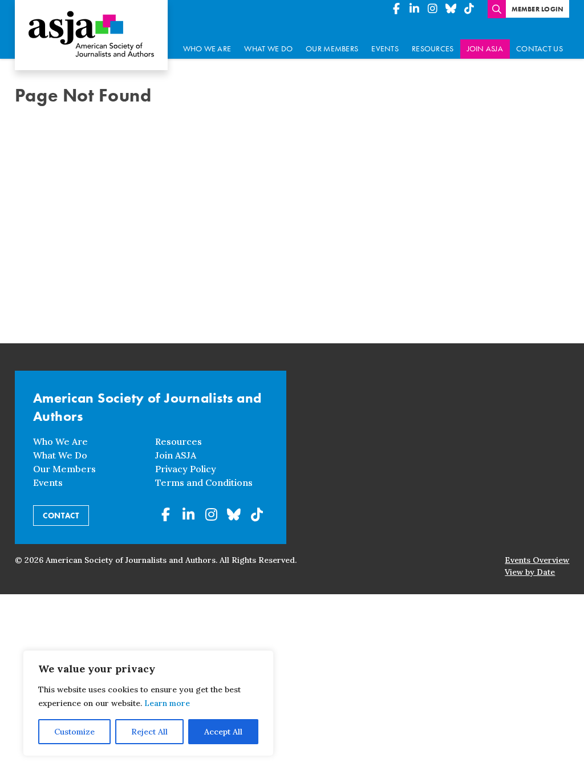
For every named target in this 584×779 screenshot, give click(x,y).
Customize (74, 732)
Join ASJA (485, 49)
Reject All (149, 732)
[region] (148, 703)
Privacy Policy (185, 468)
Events (385, 49)
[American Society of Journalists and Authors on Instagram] (433, 9)
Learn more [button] (167, 703)
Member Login (538, 9)
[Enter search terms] (497, 9)
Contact (61, 515)
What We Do (268, 49)
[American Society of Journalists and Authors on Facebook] (396, 9)
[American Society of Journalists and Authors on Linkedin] (414, 9)
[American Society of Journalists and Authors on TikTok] (469, 9)
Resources (432, 49)
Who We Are (207, 49)
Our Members (332, 49)
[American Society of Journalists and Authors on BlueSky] (451, 9)
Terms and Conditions (204, 482)
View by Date (530, 572)
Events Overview (537, 560)
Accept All (223, 732)
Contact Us (539, 49)
